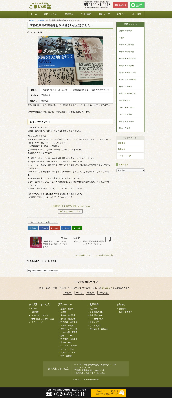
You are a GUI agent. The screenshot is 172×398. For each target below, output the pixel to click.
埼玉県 (67, 292)
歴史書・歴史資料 (126, 66)
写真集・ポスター (126, 121)
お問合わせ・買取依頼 (99, 329)
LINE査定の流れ (96, 319)
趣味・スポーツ (125, 87)
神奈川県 (103, 292)
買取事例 (69, 14)
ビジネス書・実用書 (127, 79)
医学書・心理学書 (126, 45)
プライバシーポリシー (40, 315)
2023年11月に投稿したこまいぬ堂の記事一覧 (94, 255)
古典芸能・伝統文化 (127, 93)
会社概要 (136, 14)
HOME (32, 20)
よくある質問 (95, 326)
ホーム (33, 14)
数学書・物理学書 (126, 52)
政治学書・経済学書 (127, 59)
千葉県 (90, 292)
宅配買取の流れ (96, 315)
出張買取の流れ (96, 312)
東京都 (79, 292)
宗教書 (122, 38)
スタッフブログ (124, 156)
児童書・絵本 (124, 100)
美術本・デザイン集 (127, 73)
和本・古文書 (124, 128)
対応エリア (104, 14)
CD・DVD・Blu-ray (127, 107)
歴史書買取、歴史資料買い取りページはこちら (70, 206)
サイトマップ (36, 322)
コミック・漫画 (125, 114)
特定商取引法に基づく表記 (42, 319)
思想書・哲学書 (125, 31)
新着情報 (121, 149)
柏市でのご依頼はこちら (70, 211)
